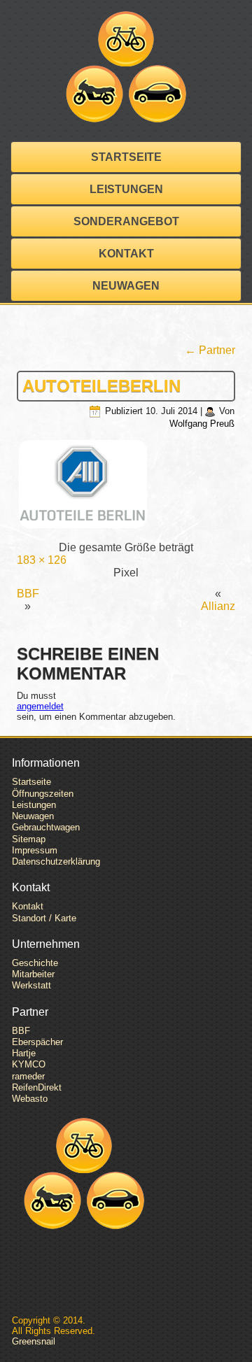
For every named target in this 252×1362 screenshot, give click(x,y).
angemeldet (40, 706)
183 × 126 (41, 560)
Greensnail (33, 1341)
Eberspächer (37, 1042)
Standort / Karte (44, 918)
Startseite (126, 157)
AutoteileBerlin (101, 385)
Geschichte (35, 963)
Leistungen (126, 189)
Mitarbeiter (33, 974)
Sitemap (29, 839)
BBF (28, 594)
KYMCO (29, 1064)
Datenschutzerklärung (56, 861)
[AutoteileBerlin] (126, 485)
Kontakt (126, 254)
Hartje (24, 1053)
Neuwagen (126, 286)
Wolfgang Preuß (201, 423)
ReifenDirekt (37, 1087)
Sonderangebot (126, 221)
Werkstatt (31, 985)
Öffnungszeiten (43, 793)
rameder (28, 1076)
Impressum (34, 850)
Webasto (30, 1098)
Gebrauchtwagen (46, 827)
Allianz (218, 606)
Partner (210, 350)
